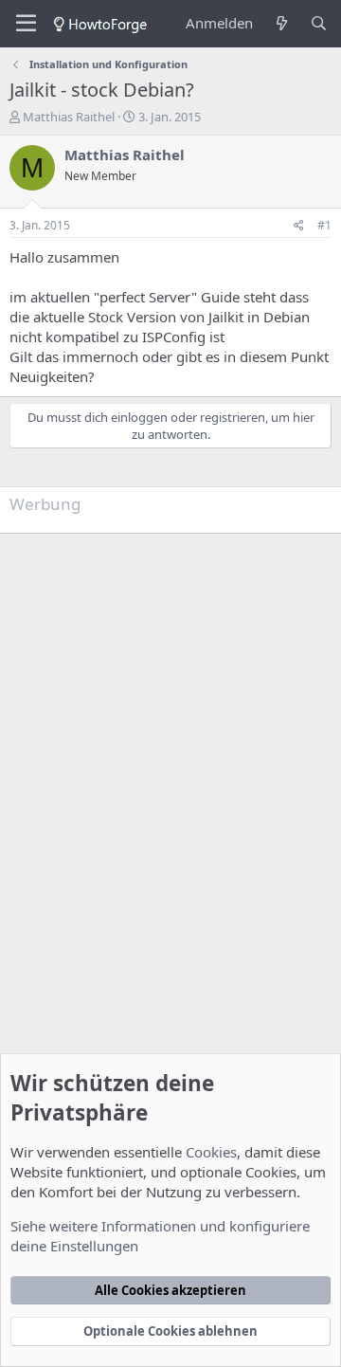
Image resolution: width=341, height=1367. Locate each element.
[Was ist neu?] (280, 23)
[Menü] (26, 23)
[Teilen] (299, 226)
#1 (324, 225)
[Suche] (318, 23)
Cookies (211, 1151)
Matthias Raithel (69, 116)
